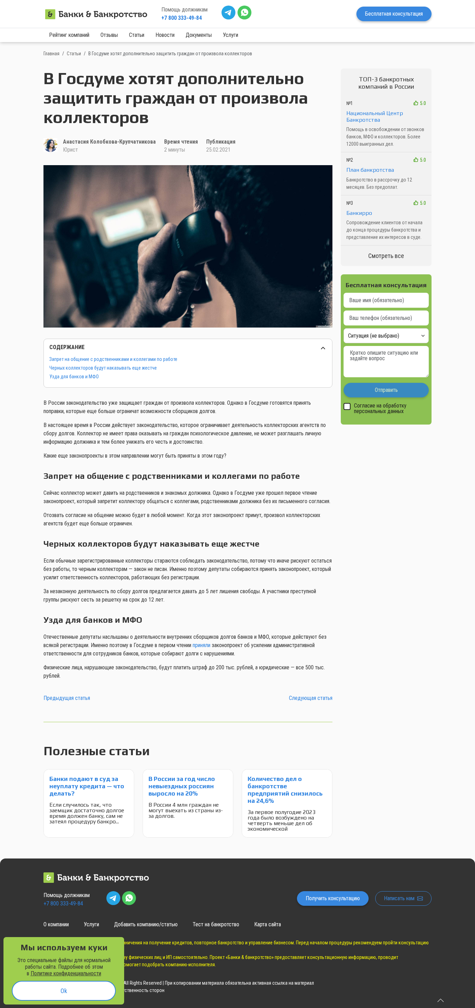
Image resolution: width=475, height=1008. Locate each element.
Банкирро (359, 213)
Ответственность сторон (138, 990)
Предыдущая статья (66, 698)
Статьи (136, 35)
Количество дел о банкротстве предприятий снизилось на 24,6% (285, 789)
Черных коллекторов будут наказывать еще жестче (103, 368)
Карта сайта (267, 924)
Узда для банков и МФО (74, 376)
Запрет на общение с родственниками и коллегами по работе (113, 359)
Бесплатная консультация (394, 13)
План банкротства (370, 170)
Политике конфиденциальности (66, 973)
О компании (56, 924)
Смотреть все (386, 255)
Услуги (230, 35)
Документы (199, 35)
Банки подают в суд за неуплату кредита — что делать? (86, 786)
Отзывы (109, 35)
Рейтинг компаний (69, 35)
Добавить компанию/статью (146, 924)
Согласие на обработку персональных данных (380, 408)
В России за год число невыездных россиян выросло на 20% (181, 786)
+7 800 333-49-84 (181, 18)
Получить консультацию (333, 898)
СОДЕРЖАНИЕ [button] (66, 347)
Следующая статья (310, 698)
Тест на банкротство (216, 924)
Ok (64, 990)
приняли (201, 645)
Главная (51, 53)
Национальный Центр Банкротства (374, 116)
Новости (165, 35)
